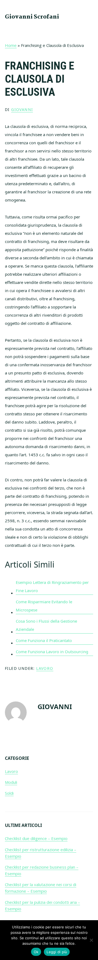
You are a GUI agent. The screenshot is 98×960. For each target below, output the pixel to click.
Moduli (11, 782)
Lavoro (44, 668)
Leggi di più (57, 952)
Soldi (9, 793)
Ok (36, 952)
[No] (91, 940)
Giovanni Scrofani (32, 17)
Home (11, 45)
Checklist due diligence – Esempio (36, 838)
